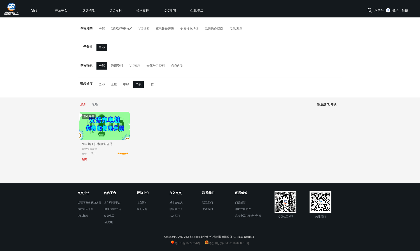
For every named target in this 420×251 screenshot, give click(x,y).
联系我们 (207, 202)
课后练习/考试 (326, 104)
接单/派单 (235, 28)
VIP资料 (134, 65)
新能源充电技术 (121, 28)
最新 (83, 104)
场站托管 (83, 215)
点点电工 (109, 215)
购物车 (379, 10)
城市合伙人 (176, 202)
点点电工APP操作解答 (248, 215)
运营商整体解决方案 (89, 202)
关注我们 (207, 209)
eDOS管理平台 (112, 209)
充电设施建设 (165, 28)
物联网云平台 (85, 209)
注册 (405, 10)
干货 (151, 84)
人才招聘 (175, 215)
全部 (102, 28)
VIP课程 (144, 28)
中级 (126, 84)
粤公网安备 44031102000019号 (229, 243)
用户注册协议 (243, 209)
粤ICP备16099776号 (189, 243)
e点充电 (108, 222)
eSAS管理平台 (112, 202)
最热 (95, 104)
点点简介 (142, 202)
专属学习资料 (156, 65)
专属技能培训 (189, 28)
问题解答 (240, 202)
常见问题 (142, 209)
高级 (138, 84)
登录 (395, 10)
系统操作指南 (214, 28)
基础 (114, 84)
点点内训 (177, 65)
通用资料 (117, 65)
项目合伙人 (176, 209)
